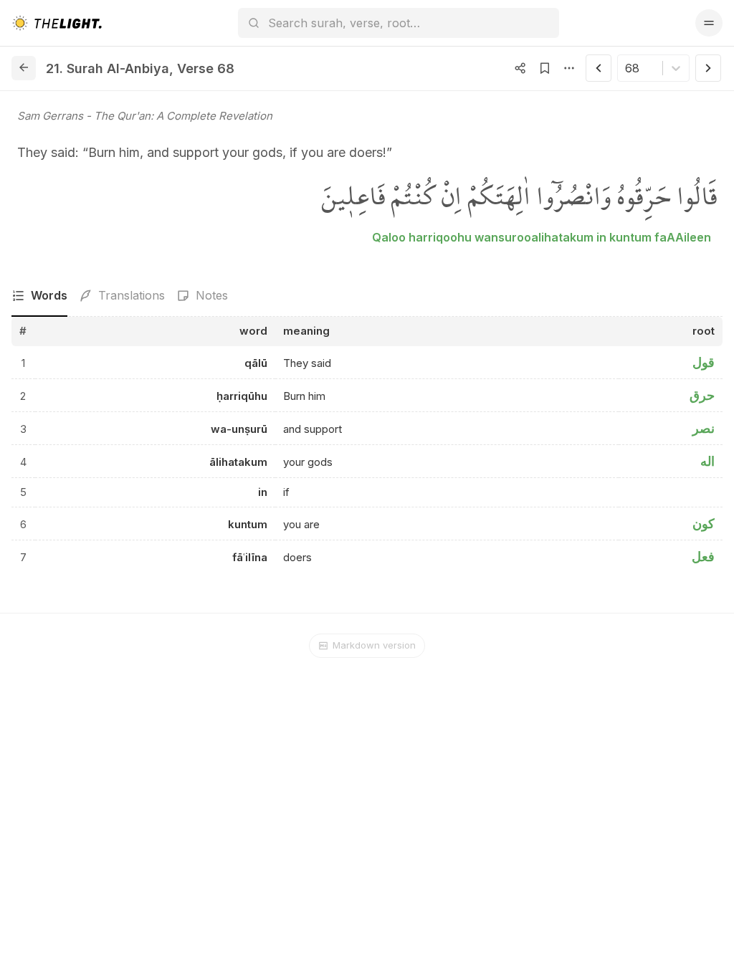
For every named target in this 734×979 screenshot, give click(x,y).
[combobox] (627, 68)
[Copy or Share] (520, 68)
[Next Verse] (708, 68)
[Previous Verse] (598, 68)
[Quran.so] (56, 23)
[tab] (39, 296)
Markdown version (374, 645)
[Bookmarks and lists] (545, 68)
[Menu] (709, 23)
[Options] (569, 68)
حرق (702, 395)
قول (703, 362)
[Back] (23, 68)
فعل (703, 556)
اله (707, 461)
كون (703, 523)
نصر (703, 428)
